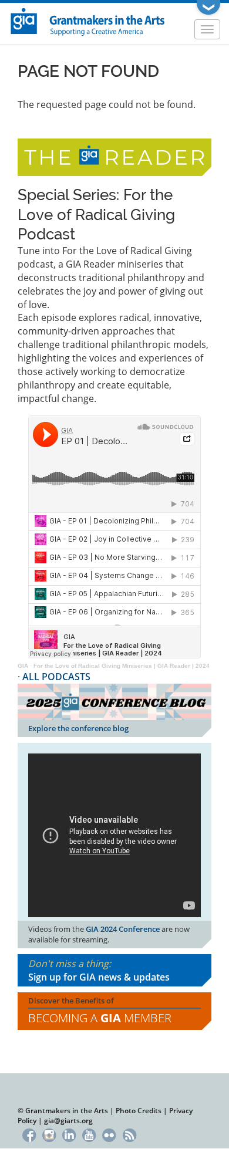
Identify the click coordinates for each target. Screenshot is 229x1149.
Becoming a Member (99, 1018)
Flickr (109, 1134)
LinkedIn (69, 1134)
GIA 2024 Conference (123, 929)
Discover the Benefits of (99, 1010)
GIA (23, 666)
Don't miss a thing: (99, 970)
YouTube (88, 1134)
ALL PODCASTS (56, 676)
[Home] (88, 21)
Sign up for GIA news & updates (99, 977)
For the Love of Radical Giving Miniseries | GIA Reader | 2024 (121, 666)
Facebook (29, 1134)
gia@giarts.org (68, 1121)
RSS (129, 1134)
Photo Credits (138, 1111)
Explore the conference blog (78, 728)
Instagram (49, 1134)
